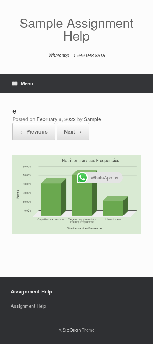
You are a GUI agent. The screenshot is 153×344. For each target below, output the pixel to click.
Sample (92, 119)
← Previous (34, 131)
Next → (72, 131)
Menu (27, 83)
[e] (76, 231)
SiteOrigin (72, 330)
